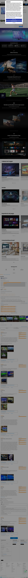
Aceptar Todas (14, 19)
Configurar (14, 22)
